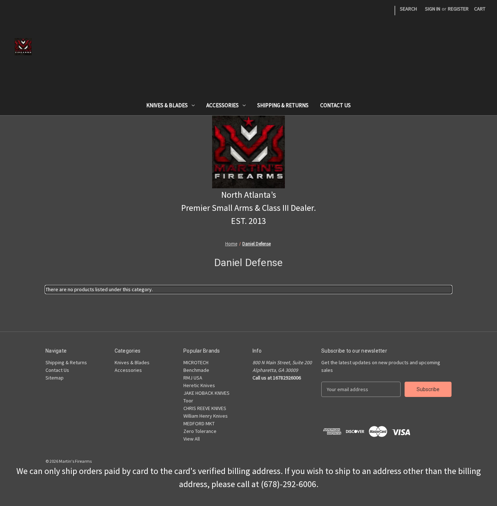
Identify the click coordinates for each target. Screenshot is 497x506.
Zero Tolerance (199, 431)
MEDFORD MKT (199, 423)
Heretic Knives (199, 385)
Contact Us (335, 105)
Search (408, 8)
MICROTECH (195, 362)
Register (458, 8)
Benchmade (196, 370)
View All (191, 438)
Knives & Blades (167, 105)
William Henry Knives (205, 416)
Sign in (432, 8)
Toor (188, 400)
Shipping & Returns (283, 105)
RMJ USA (192, 377)
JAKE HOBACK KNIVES (206, 393)
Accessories (222, 105)
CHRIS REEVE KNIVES (204, 408)
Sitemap (54, 377)
